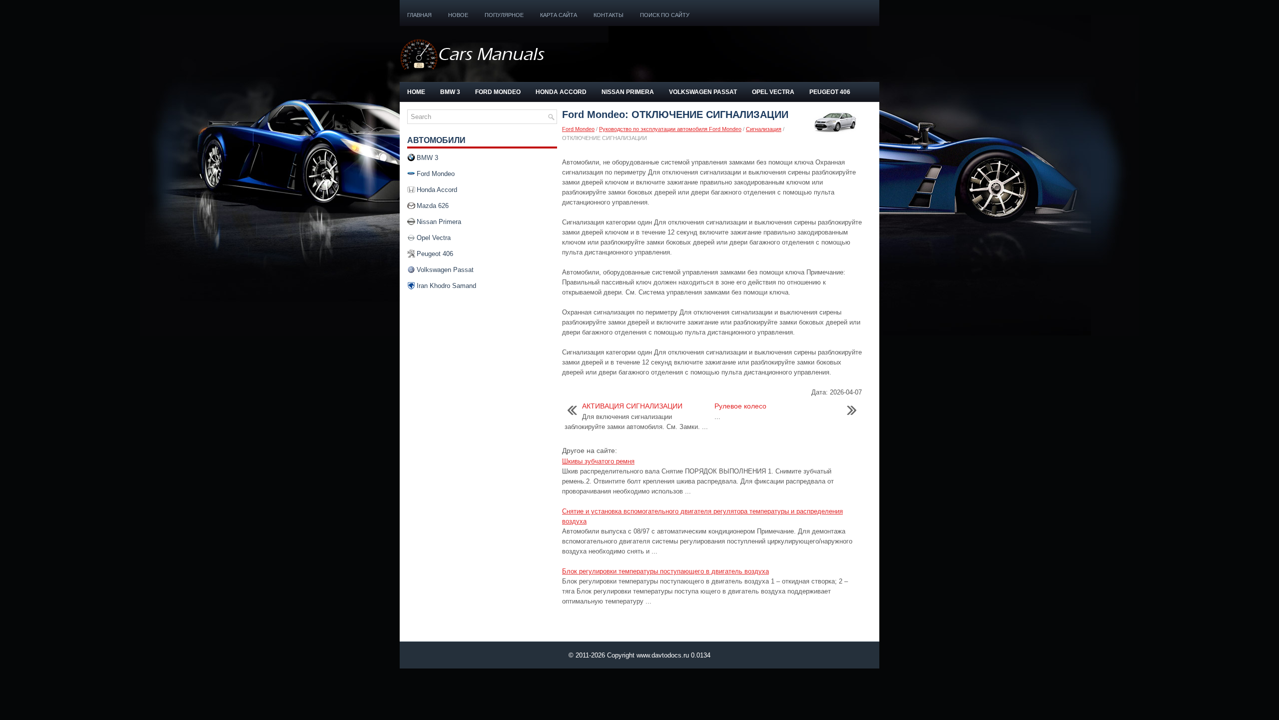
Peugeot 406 (829, 92)
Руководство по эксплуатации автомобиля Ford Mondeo (670, 129)
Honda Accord (561, 92)
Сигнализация (763, 129)
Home (416, 92)
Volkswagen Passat (703, 92)
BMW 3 (450, 92)
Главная (419, 15)
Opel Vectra (773, 92)
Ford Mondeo (498, 92)
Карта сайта (558, 15)
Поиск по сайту (664, 15)
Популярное (504, 15)
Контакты (609, 15)
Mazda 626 (433, 206)
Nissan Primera (628, 92)
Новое (458, 15)
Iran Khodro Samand (446, 286)
